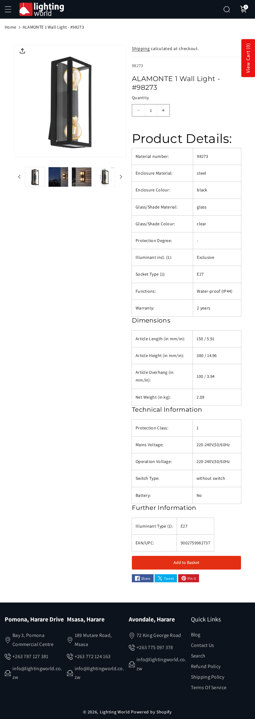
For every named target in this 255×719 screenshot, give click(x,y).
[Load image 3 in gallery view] (82, 177)
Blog (196, 634)
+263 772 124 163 (93, 656)
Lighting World (115, 712)
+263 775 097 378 (155, 647)
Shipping (141, 48)
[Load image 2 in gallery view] (58, 177)
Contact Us (202, 645)
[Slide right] (121, 177)
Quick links (206, 619)
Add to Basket (186, 562)
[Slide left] (19, 177)
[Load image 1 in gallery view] (35, 177)
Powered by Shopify (151, 712)
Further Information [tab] (164, 507)
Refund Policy (206, 666)
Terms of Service (209, 687)
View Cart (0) (248, 58)
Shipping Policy (208, 677)
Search (198, 656)
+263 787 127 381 (30, 656)
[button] (11, 9)
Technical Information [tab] (167, 409)
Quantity (140, 97)
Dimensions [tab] (151, 320)
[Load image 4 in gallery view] (105, 177)
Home (10, 27)
